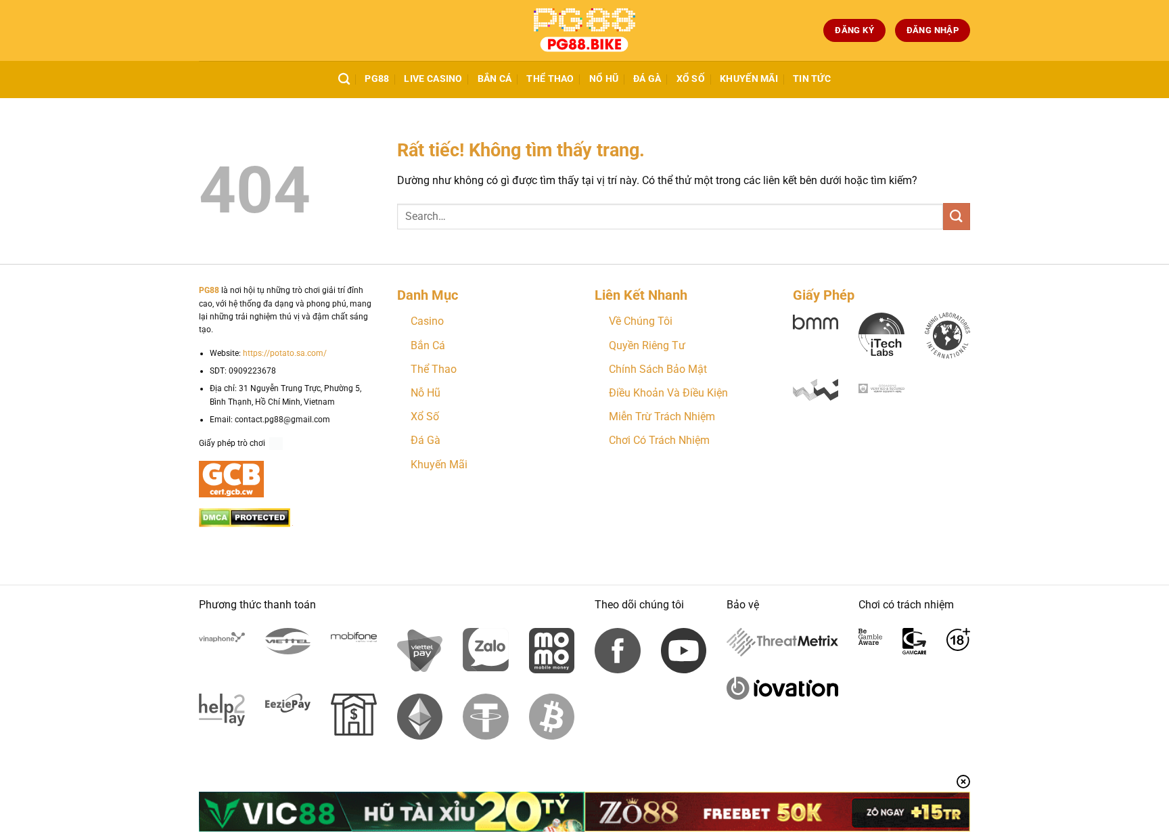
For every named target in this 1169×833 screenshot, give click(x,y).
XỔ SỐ (691, 79)
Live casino (433, 79)
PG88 (377, 79)
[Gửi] (956, 216)
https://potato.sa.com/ (285, 353)
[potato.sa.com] (584, 30)
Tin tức (812, 79)
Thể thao (550, 79)
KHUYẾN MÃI (749, 79)
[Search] (344, 79)
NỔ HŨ (603, 79)
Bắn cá (495, 79)
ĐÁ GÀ (647, 79)
